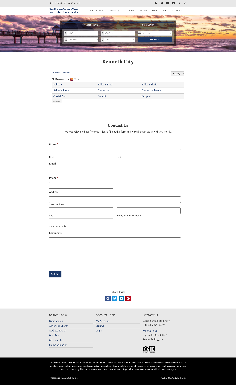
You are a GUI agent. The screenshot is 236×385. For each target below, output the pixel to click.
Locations (130, 11)
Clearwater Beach (151, 90)
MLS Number (56, 340)
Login (99, 330)
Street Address (56, 204)
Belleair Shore (61, 90)
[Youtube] (168, 3)
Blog (165, 11)
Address (53, 192)
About (155, 11)
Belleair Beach (105, 84)
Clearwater (103, 90)
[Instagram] (179, 3)
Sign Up (100, 325)
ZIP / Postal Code (57, 226)
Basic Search (56, 321)
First (51, 157)
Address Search (57, 330)
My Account (102, 321)
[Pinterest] (185, 3)
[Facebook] (156, 3)
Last (119, 157)
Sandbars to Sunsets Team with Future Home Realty (64, 11)
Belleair (57, 84)
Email (53, 163)
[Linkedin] (173, 3)
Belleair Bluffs (149, 84)
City (51, 215)
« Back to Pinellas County (60, 73)
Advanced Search (90, 25)
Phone (53, 178)
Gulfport (146, 96)
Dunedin (102, 96)
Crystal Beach (60, 96)
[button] (108, 298)
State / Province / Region (129, 215)
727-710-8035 (150, 331)
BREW (170, 378)
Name (53, 144)
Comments (55, 233)
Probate (143, 11)
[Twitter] (162, 3)
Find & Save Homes (97, 11)
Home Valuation (146, 25)
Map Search (115, 11)
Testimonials (178, 11)
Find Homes (155, 40)
